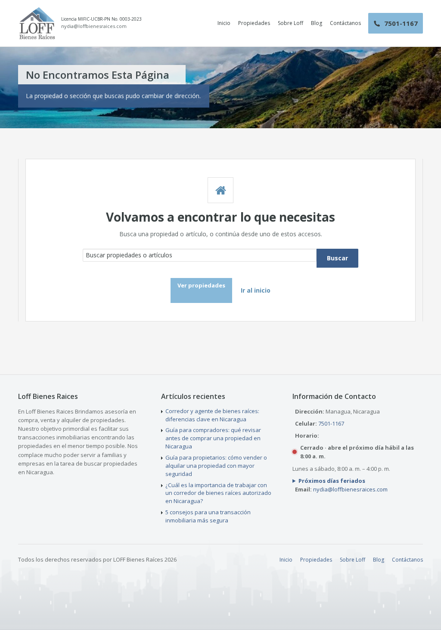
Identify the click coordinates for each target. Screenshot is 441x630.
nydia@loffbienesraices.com (94, 26)
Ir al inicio (255, 290)
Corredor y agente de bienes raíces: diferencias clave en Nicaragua (212, 415)
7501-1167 (331, 423)
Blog (316, 23)
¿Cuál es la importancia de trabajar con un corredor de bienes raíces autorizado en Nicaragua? (218, 493)
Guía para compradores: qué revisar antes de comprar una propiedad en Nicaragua (213, 438)
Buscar (337, 258)
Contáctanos (345, 23)
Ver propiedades (201, 285)
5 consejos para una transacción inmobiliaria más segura (208, 516)
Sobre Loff (290, 23)
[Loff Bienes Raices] (37, 23)
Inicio (223, 23)
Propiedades (254, 23)
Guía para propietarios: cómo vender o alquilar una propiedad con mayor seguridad (216, 466)
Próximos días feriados (331, 481)
